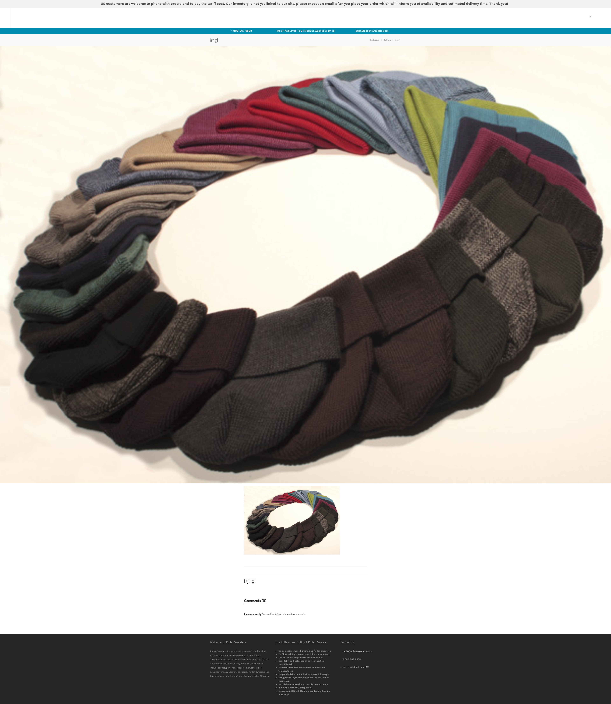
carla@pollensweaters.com (372, 30)
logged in (279, 614)
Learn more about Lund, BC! (355, 667)
